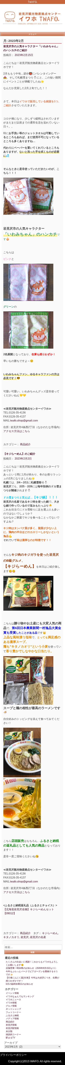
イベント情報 (12, 993)
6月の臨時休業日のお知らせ (19, 984)
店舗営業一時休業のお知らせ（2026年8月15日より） (31, 968)
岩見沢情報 (11, 1025)
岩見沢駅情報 (12, 1028)
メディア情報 (12, 1018)
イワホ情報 (11, 1002)
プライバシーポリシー (13, 1054)
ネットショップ (13, 1009)
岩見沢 (25, 937)
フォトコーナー (13, 1012)
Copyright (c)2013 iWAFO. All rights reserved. (35, 1061)
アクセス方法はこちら (16, 431)
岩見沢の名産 (38, 937)
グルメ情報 (11, 1006)
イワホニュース (13, 999)
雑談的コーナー (13, 1034)
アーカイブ (11, 1042)
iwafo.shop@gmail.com (24, 420)
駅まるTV (10, 1037)
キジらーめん (50, 933)
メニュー (32, 34)
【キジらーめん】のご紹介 (19, 453)
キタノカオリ (11, 937)
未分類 (9, 1031)
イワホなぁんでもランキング (20, 996)
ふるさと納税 (12, 1015)
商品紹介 (25, 444)
